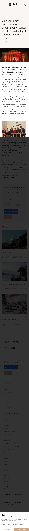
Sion (5, 467)
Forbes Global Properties (10, 431)
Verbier (6, 481)
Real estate (6, 12)
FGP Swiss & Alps (8, 428)
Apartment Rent (8, 401)
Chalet (6, 386)
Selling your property (9, 452)
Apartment (7, 383)
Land (5, 389)
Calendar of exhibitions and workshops (12, 179)
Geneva (6, 461)
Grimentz (6, 478)
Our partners (7, 434)
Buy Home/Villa (8, 392)
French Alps (7, 419)
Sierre (5, 475)
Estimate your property (10, 443)
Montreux (6, 470)
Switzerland (7, 416)
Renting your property (9, 449)
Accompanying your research (11, 446)
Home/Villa (7, 407)
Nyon (5, 464)
